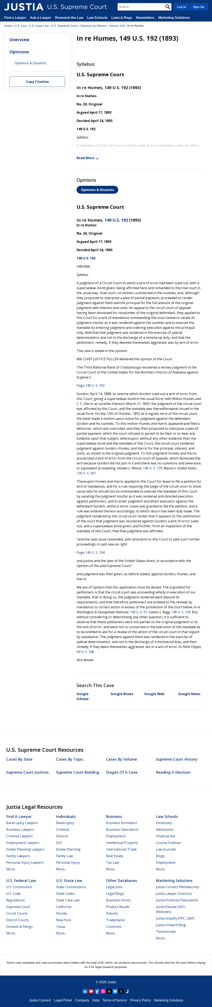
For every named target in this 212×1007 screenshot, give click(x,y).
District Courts (17, 920)
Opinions (19, 52)
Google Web (154, 694)
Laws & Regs (121, 17)
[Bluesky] (115, 991)
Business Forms (118, 900)
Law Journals (166, 849)
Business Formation (121, 823)
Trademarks (115, 920)
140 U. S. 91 (138, 612)
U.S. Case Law (38, 25)
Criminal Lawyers (19, 836)
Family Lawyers (18, 856)
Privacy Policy (140, 1000)
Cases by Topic (69, 759)
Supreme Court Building (77, 772)
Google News (189, 694)
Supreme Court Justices (27, 772)
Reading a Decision (173, 772)
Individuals (66, 816)
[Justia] (23, 7)
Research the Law (69, 17)
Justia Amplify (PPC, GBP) (175, 918)
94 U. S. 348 (85, 651)
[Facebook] (97, 991)
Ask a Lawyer (41, 17)
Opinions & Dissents (97, 189)
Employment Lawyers (22, 842)
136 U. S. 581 (86, 473)
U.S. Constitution (19, 887)
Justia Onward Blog (171, 925)
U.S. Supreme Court (64, 25)
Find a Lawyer (15, 17)
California (63, 906)
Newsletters (145, 17)
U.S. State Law (69, 880)
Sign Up (198, 6)
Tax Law (112, 862)
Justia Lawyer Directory (174, 893)
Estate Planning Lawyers (25, 849)
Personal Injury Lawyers (25, 862)
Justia (8, 25)
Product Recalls (118, 906)
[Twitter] (121, 991)
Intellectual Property (122, 842)
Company (82, 1000)
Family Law (64, 856)
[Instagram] (103, 991)
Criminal (62, 829)
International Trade (121, 849)
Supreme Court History (177, 759)
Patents (112, 913)
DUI (59, 842)
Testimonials (166, 931)
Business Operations (122, 829)
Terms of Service (114, 1000)
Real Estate (114, 856)
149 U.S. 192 (116, 220)
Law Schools (97, 17)
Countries (113, 926)
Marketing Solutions (174, 17)
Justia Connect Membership (177, 887)
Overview (19, 39)
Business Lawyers (20, 829)
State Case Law (68, 900)
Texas (60, 926)
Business (114, 816)
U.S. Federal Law (21, 880)
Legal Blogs (115, 893)
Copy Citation (37, 81)
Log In (181, 6)
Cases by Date (19, 759)
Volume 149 (117, 25)
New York (63, 920)
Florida (61, 913)
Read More (85, 158)
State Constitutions (71, 887)
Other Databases (121, 880)
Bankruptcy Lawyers (22, 823)
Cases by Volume (121, 759)
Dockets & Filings (19, 926)
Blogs (160, 856)
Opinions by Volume (93, 25)
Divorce (62, 836)
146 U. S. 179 (152, 468)
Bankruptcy (65, 823)
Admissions (164, 829)
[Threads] (109, 991)
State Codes (65, 893)
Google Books (122, 694)
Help (95, 1000)
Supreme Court (18, 906)
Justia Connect (40, 1000)
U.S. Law (20, 25)
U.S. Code (13, 893)
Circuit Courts (17, 913)
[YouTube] (91, 991)
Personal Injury (68, 862)
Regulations (15, 900)
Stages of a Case (121, 772)
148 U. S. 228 (180, 612)
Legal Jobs (114, 887)
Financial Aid (165, 836)
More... (11, 869)
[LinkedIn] (85, 991)
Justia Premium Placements (177, 900)
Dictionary (164, 823)
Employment (115, 836)
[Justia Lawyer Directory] (127, 991)
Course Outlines (168, 842)
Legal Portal (63, 1000)
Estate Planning (68, 849)
